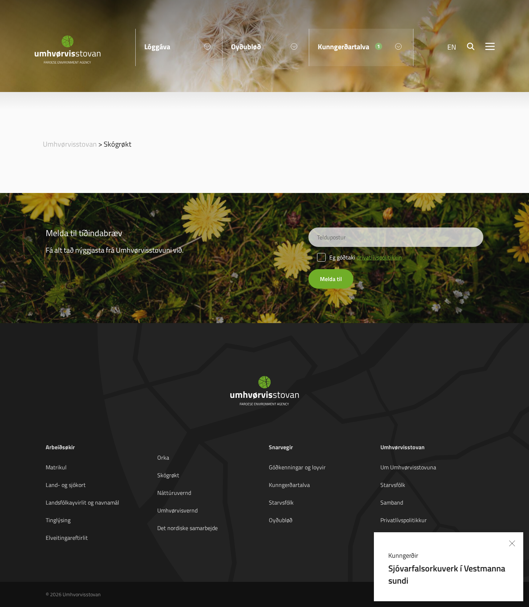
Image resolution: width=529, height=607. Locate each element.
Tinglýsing (58, 520)
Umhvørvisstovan (70, 144)
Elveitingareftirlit (67, 538)
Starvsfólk (281, 502)
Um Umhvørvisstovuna (408, 467)
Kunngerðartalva (289, 485)
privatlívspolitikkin (379, 257)
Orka (163, 457)
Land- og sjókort (66, 485)
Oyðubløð (281, 520)
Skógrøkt (168, 475)
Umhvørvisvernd (177, 510)
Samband (391, 502)
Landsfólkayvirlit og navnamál (82, 502)
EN (451, 47)
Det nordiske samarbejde (187, 528)
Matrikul (56, 467)
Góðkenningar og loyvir (297, 467)
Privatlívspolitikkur (403, 520)
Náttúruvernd (174, 493)
